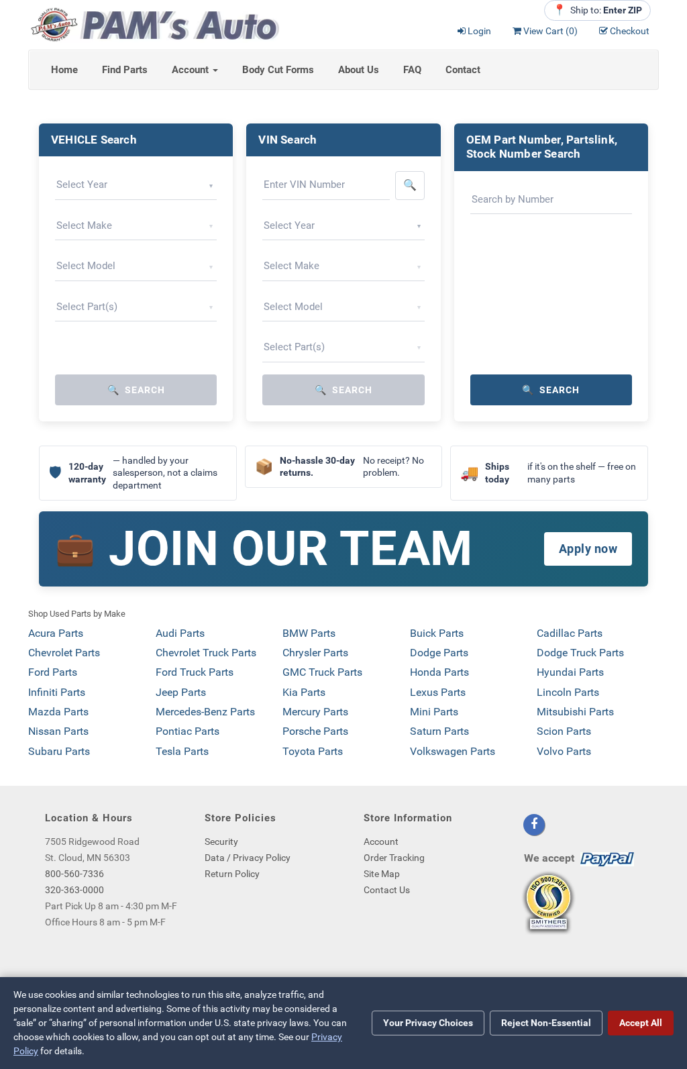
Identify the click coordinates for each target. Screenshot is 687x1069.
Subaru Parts (59, 751)
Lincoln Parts (568, 692)
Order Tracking (394, 857)
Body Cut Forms (278, 70)
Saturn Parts (439, 731)
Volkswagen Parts (452, 751)
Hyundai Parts (570, 672)
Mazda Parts (58, 711)
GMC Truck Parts (322, 672)
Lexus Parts (438, 692)
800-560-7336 (74, 873)
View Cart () (550, 31)
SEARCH (136, 390)
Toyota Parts (312, 751)
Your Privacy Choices (428, 1022)
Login (479, 31)
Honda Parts (439, 672)
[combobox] (136, 185)
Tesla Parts (182, 751)
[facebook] (534, 824)
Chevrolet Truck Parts (206, 652)
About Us (358, 70)
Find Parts (125, 70)
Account (191, 70)
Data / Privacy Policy (247, 857)
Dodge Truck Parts (580, 652)
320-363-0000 (74, 889)
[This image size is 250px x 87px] (153, 23)
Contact (462, 70)
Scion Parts (564, 731)
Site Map (382, 873)
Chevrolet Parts (64, 652)
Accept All (640, 1022)
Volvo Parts (564, 751)
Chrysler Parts (315, 652)
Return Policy (232, 873)
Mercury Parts (315, 711)
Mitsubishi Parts (575, 711)
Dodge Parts (439, 652)
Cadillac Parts (569, 633)
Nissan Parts (58, 731)
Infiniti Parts (56, 692)
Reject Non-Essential (546, 1022)
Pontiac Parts (187, 731)
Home (64, 70)
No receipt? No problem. (339, 466)
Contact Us (387, 889)
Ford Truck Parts (194, 672)
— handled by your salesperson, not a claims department (133, 473)
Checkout (629, 31)
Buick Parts (437, 633)
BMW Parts (308, 633)
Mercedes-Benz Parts (205, 711)
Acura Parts (55, 633)
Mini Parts (434, 711)
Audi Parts (180, 633)
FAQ (412, 70)
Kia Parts (303, 692)
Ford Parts (52, 672)
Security (221, 841)
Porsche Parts (315, 731)
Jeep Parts (181, 692)
